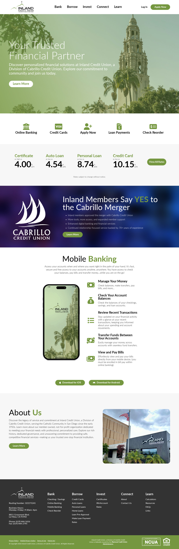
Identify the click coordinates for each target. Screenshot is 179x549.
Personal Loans (79, 507)
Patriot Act (51, 541)
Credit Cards (78, 499)
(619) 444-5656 (23, 522)
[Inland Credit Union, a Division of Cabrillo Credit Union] (22, 6)
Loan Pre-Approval (80, 515)
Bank (58, 7)
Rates (74, 522)
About (124, 499)
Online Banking (54, 503)
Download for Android (108, 382)
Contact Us (126, 503)
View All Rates (156, 162)
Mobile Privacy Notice (27, 541)
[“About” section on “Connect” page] (136, 436)
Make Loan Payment (81, 518)
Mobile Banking (54, 507)
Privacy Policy (13, 541)
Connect (103, 7)
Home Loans (77, 511)
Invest (87, 7)
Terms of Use (41, 541)
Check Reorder (54, 511)
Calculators (151, 499)
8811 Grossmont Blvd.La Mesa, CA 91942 (19, 516)
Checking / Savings (56, 499)
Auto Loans (77, 503)
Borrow (72, 7)
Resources (150, 503)
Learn (118, 7)
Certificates (101, 499)
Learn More (21, 83)
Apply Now (160, 7)
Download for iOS (71, 382)
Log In (144, 7)
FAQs (148, 507)
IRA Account (102, 503)
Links (148, 511)
